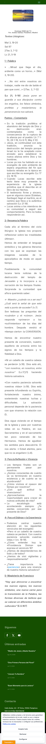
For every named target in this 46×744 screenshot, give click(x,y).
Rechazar (23, 734)
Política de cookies (9, 724)
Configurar (23, 739)
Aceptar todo (23, 729)
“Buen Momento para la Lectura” (20, 686)
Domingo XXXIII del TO (23, 31)
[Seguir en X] (13, 635)
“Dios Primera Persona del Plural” (20, 662)
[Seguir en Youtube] (19, 635)
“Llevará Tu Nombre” (16, 674)
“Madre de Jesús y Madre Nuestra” (21, 651)
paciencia (13, 567)
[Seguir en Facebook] (7, 635)
